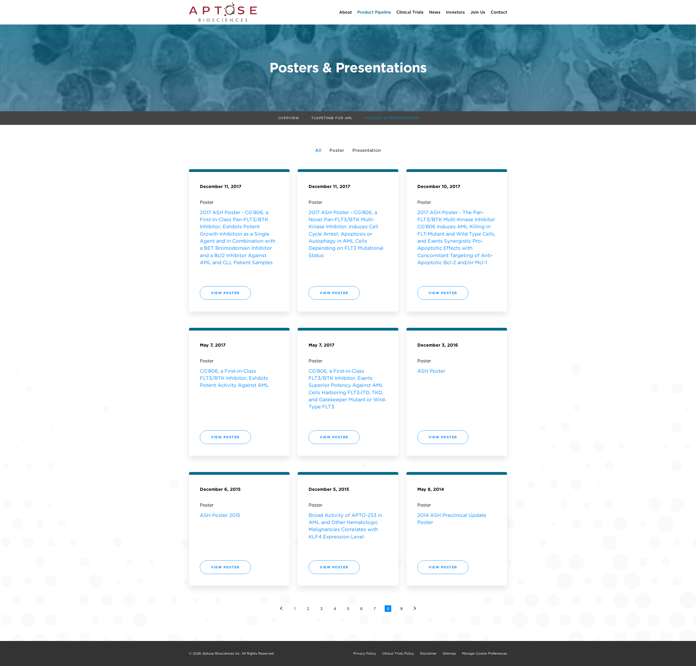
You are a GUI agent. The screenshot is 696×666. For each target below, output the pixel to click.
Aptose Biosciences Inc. (221, 653)
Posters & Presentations (392, 118)
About (345, 12)
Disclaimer (428, 653)
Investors (455, 12)
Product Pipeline (374, 12)
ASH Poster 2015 (220, 515)
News (434, 12)
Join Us (477, 12)
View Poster (226, 295)
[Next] (414, 608)
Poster (337, 150)
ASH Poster (431, 371)
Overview (288, 118)
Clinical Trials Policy (398, 653)
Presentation (366, 150)
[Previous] (281, 608)
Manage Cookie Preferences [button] (484, 653)
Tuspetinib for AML (332, 118)
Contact (499, 12)
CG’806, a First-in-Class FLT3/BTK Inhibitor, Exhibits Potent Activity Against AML (234, 378)
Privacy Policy (364, 653)
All (318, 150)
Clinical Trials (410, 12)
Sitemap (449, 653)
